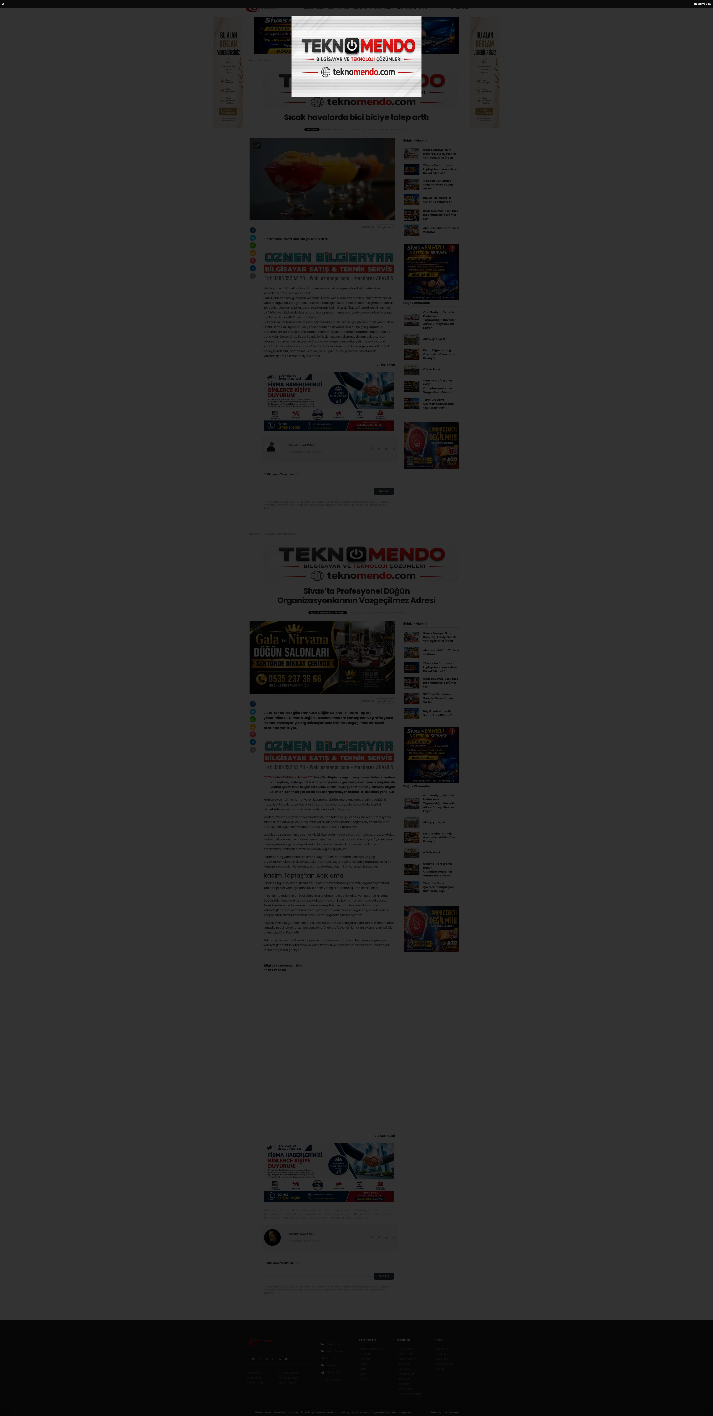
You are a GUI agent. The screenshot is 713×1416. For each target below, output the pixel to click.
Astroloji (440, 1369)
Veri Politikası (255, 1383)
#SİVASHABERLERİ (341, 1218)
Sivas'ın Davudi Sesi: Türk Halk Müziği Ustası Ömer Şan (440, 215)
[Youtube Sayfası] (268, 1359)
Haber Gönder (287, 1383)
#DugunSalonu (362, 1214)
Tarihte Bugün (407, 1374)
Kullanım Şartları (288, 1373)
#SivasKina (361, 1218)
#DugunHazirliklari (295, 1218)
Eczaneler (404, 1364)
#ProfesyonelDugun (337, 1214)
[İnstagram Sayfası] (261, 1359)
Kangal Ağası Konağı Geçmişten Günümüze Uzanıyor (439, 354)
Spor (399, 7)
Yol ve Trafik (405, 1354)
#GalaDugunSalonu (276, 1210)
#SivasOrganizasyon (366, 1210)
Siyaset (375, 7)
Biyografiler (443, 1359)
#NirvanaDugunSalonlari (307, 1210)
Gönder (384, 491)
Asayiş (411, 7)
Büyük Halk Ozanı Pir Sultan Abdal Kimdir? (437, 200)
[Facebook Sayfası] (248, 1359)
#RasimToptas (273, 1214)
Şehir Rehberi (406, 1389)
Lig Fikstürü (404, 1369)
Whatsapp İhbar (288, 1378)
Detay (437, 1412)
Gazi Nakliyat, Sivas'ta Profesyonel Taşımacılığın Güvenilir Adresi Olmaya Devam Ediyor (439, 320)
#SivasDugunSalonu (338, 1210)
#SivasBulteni (272, 1218)
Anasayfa (254, 60)
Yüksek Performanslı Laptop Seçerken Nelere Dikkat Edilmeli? (440, 169)
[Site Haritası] (288, 1359)
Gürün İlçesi (431, 369)
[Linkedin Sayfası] (274, 1359)
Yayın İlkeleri (254, 1378)
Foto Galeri (334, 1344)
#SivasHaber (383, 1214)
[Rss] (281, 1359)
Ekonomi (360, 7)
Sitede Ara (442, 1349)
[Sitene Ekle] (294, 1359)
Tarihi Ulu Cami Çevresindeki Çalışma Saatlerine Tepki (438, 404)
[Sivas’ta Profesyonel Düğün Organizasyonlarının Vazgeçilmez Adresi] (322, 657)
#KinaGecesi (313, 1214)
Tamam (453, 1412)
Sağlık (388, 7)
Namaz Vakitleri (407, 1359)
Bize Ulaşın (332, 1379)
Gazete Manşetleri (409, 1394)
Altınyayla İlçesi (434, 339)
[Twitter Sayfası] (255, 1359)
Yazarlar (331, 1358)
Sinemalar (404, 1379)
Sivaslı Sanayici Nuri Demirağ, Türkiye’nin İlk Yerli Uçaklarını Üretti (439, 154)
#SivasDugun (293, 1214)
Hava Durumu (406, 1349)
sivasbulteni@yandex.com (306, 452)
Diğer (423, 7)
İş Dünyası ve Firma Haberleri (280, 534)
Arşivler (331, 1365)
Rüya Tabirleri (444, 1364)
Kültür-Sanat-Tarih (319, 7)
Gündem (343, 7)
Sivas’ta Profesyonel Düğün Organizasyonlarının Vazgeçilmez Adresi (437, 386)
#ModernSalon (318, 1218)
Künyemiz (332, 1372)
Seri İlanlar (404, 1384)
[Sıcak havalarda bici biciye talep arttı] (322, 179)
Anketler (441, 1354)
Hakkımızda (254, 1373)
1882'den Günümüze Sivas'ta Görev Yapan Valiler (438, 184)
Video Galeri (334, 1351)
